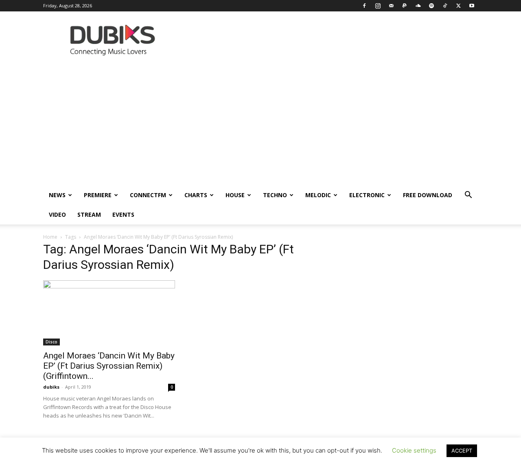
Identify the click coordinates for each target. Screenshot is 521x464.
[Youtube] (472, 5)
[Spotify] (431, 5)
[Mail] (391, 5)
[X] (458, 5)
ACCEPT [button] (461, 450)
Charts (195, 195)
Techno (275, 195)
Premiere (98, 195)
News (57, 195)
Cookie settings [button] (414, 450)
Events (123, 214)
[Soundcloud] (418, 5)
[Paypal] (404, 5)
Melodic (318, 195)
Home (50, 236)
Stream (89, 214)
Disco (51, 342)
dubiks (51, 387)
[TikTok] (445, 5)
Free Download (427, 195)
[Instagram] (378, 5)
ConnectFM (148, 195)
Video (57, 214)
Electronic (367, 195)
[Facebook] (364, 5)
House (235, 195)
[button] (468, 196)
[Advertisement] (260, 124)
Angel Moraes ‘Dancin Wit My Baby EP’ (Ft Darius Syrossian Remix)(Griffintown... (109, 366)
